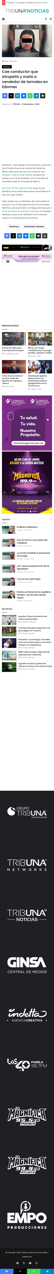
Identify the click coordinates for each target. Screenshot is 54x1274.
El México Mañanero (27, 527)
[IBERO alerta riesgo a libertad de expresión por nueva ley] (9, 655)
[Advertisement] (27, 132)
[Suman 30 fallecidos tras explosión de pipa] (14, 338)
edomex (15, 226)
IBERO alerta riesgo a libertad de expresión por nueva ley (34, 653)
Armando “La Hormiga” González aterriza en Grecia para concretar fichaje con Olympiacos (34, 642)
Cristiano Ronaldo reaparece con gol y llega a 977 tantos (34, 629)
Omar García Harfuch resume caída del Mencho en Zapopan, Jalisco (12, 380)
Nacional (13, 61)
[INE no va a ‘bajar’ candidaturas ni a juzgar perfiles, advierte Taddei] (40, 338)
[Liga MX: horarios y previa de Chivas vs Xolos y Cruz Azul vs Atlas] (9, 667)
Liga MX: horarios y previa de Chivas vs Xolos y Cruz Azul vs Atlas (35, 665)
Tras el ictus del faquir (29, 579)
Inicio (6, 61)
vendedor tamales (35, 226)
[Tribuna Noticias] (27, 10)
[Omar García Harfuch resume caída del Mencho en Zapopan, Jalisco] (14, 366)
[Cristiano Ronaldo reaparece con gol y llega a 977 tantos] (9, 631)
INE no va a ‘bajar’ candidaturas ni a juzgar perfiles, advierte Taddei (40, 350)
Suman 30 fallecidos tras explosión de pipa (13, 349)
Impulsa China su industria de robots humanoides (32, 617)
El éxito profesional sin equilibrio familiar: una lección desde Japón (34, 595)
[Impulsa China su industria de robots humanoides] (9, 620)
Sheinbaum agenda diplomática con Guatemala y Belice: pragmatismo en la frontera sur (37, 381)
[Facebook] (4, 95)
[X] (11, 95)
